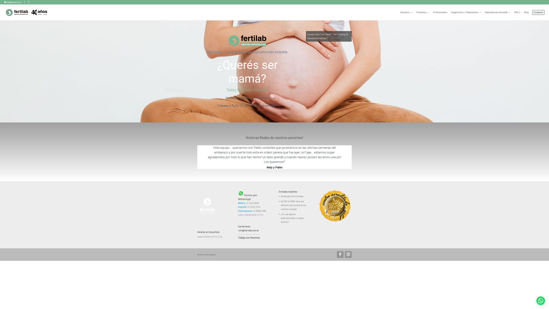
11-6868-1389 (259, 210)
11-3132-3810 (252, 203)
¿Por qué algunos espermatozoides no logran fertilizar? (292, 218)
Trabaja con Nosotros (249, 237)
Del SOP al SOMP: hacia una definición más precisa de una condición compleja (293, 205)
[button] (540, 300)
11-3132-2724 (253, 206)
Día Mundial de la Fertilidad (292, 196)
